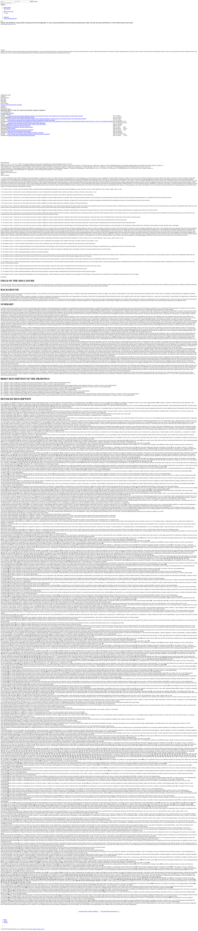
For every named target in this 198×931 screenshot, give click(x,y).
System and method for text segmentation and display (20, 129)
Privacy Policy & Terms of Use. (37, 929)
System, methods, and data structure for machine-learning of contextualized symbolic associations (31, 120)
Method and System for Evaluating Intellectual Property (21, 117)
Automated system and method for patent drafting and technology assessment (26, 123)
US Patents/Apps (9, 11)
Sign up (36, 1)
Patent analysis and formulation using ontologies (19, 131)
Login (31, 1)
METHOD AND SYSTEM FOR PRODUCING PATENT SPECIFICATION (26, 124)
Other (6, 13)
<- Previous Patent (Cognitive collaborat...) (88, 911)
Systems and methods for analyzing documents (18, 125)
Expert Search (7, 7)
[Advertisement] (47, 37)
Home (5, 919)
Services (6, 922)
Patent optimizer (11, 128)
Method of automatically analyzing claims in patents (20, 127)
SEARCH (6, 17)
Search (2, 4)
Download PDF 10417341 (7, 113)
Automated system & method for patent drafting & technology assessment (25, 132)
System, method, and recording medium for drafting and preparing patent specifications (28, 134)
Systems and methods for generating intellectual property (21, 135)
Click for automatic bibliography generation (11, 104)
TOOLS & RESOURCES (10, 18)
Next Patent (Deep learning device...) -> (110, 911)
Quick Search (7, 8)
